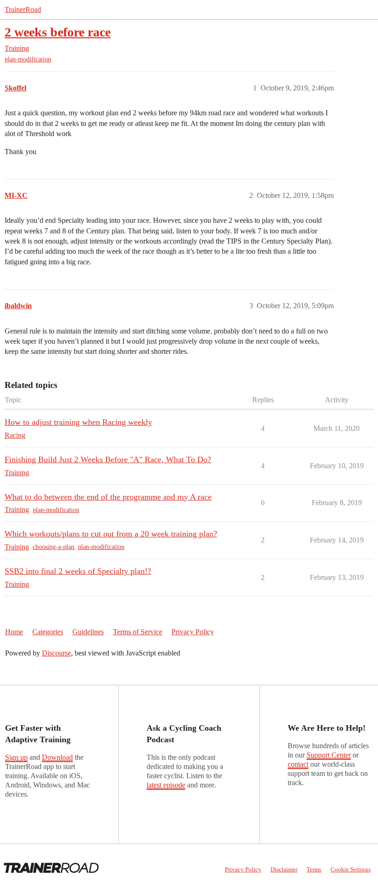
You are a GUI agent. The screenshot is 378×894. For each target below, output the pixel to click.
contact (298, 764)
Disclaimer (284, 869)
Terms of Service (137, 632)
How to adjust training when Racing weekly (78, 422)
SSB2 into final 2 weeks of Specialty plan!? (78, 571)
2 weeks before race (58, 32)
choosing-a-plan (53, 546)
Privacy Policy (192, 632)
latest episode (166, 785)
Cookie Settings (351, 869)
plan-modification (28, 59)
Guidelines (88, 632)
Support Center (329, 755)
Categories (47, 632)
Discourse (56, 653)
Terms (314, 869)
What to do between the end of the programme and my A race (108, 496)
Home (14, 632)
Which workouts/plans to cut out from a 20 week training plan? (111, 533)
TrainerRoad (23, 9)
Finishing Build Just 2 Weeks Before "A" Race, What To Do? (108, 459)
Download (57, 757)
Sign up (16, 757)
